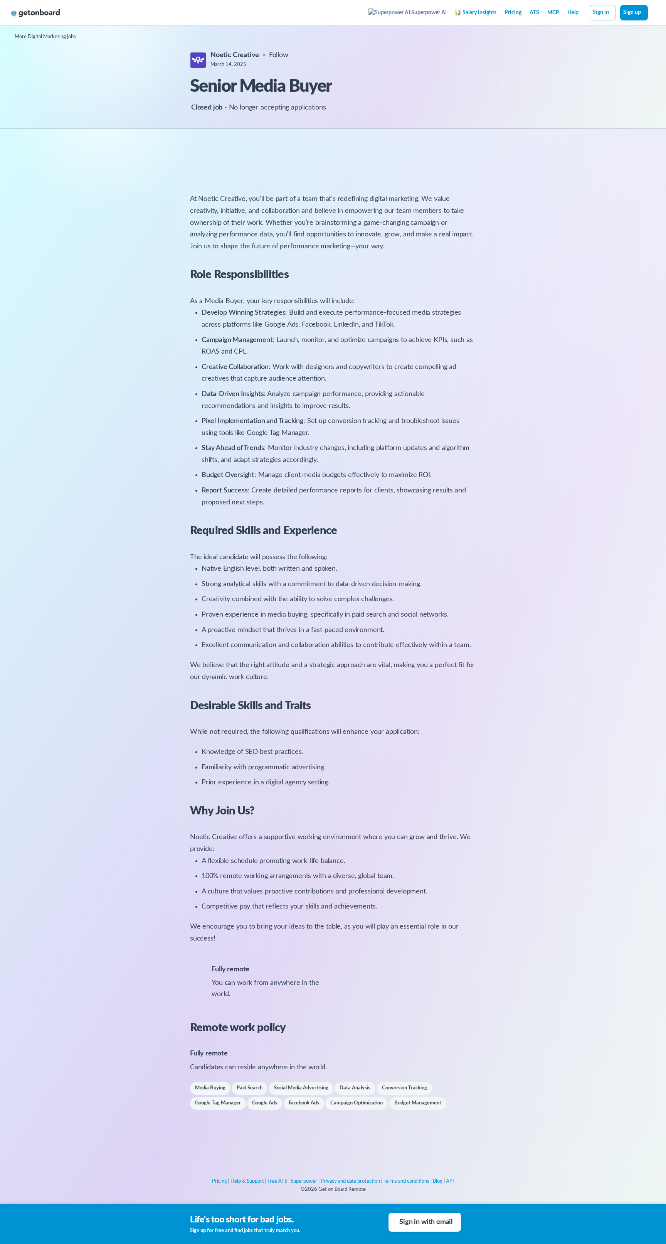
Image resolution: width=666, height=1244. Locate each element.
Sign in (601, 12)
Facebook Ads (304, 1103)
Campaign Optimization (356, 1103)
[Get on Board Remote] (35, 13)
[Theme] (652, 13)
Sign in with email (425, 1222)
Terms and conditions (406, 1181)
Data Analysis (355, 1088)
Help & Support (247, 1181)
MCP (553, 12)
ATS (534, 12)
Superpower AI (428, 12)
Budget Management (417, 1103)
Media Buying (210, 1088)
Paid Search (249, 1088)
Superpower (304, 1181)
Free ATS (277, 1181)
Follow (278, 55)
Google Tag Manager (218, 1103)
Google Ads (264, 1103)
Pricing (513, 12)
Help (573, 12)
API (450, 1181)
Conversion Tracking (404, 1088)
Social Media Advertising (301, 1088)
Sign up (632, 12)
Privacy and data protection (350, 1181)
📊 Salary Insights (475, 12)
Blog (437, 1181)
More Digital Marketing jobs (45, 36)
